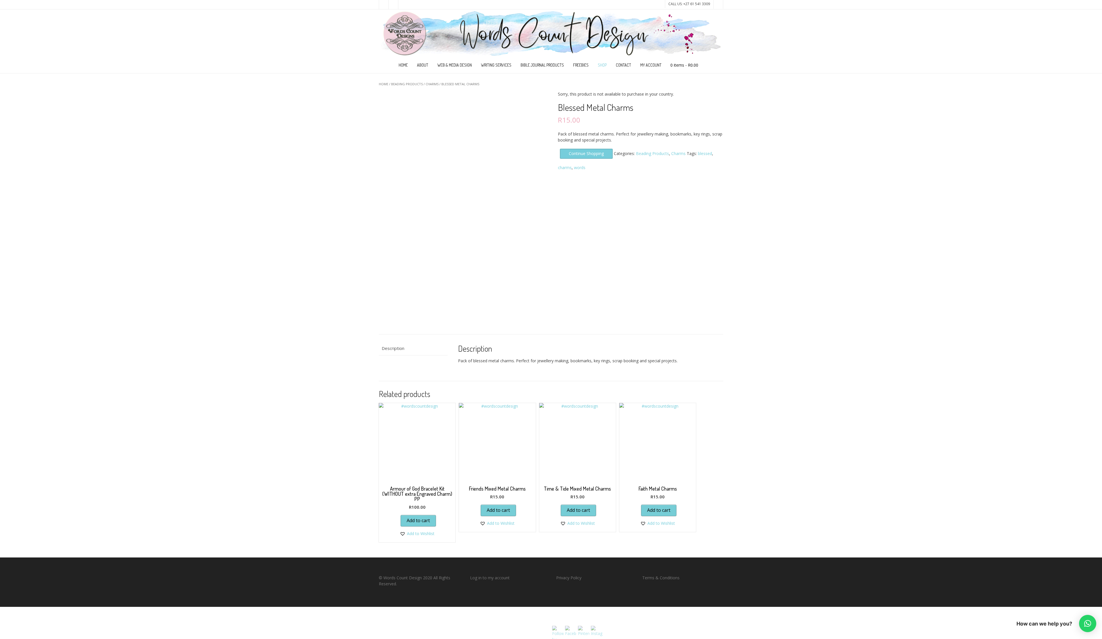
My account (650, 65)
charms (565, 167)
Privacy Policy (568, 577)
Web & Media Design (454, 65)
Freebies (581, 65)
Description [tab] (393, 348)
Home (403, 65)
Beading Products (407, 84)
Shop (602, 65)
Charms (432, 84)
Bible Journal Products (542, 65)
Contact (623, 65)
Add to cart (418, 520)
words (579, 167)
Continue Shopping (586, 153)
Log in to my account (490, 577)
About (422, 65)
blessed (705, 153)
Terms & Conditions (661, 577)
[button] (417, 533)
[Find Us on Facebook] (393, 4)
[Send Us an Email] (384, 4)
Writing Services (496, 65)
